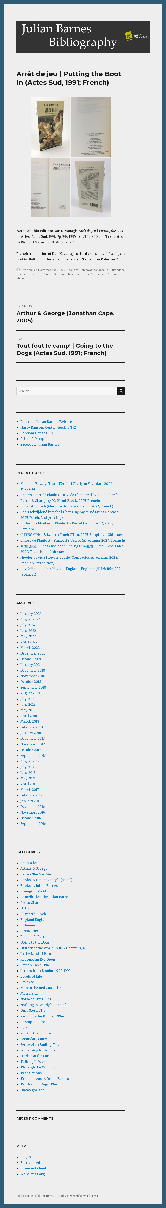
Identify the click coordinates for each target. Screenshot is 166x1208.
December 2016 (32, 807)
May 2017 (27, 778)
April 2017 (28, 784)
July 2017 (27, 767)
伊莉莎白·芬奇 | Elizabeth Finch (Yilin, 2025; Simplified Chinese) (71, 535)
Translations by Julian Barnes (44, 1079)
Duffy (24, 908)
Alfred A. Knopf (32, 439)
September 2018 (33, 687)
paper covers (80, 274)
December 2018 (32, 670)
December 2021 (32, 653)
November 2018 (32, 676)
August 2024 (30, 619)
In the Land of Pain (35, 954)
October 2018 (30, 682)
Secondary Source (34, 1039)
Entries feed (30, 1163)
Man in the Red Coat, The (40, 988)
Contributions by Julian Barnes (45, 897)
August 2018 (30, 693)
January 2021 (30, 665)
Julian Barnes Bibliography (34, 1196)
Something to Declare (38, 1050)
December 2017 (32, 738)
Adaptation (29, 863)
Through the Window (37, 1067)
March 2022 (30, 648)
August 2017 (29, 761)
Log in (25, 1157)
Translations (34, 274)
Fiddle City (29, 931)
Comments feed (33, 1168)
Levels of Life (31, 976)
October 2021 (30, 659)
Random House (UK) (36, 433)
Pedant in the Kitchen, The (42, 1016)
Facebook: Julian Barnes (39, 444)
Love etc (27, 982)
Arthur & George (33, 868)
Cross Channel (32, 903)
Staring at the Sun (34, 1056)
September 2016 (33, 824)
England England (34, 920)
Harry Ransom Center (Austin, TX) (48, 427)
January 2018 (30, 733)
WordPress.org (32, 1174)
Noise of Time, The (35, 999)
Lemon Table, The (35, 965)
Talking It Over (32, 1062)
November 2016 (32, 812)
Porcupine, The (33, 1022)
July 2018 (27, 699)
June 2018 (28, 704)
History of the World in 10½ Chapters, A (52, 948)
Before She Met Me (35, 874)
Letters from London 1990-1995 (45, 971)
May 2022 (28, 636)
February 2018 (31, 727)
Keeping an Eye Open (37, 959)
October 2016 (30, 818)
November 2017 (32, 744)
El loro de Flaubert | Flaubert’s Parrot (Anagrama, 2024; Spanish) (72, 540)
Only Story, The (32, 1010)
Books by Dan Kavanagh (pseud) (87, 269)
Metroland (29, 993)
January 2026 (31, 614)
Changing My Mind (36, 891)
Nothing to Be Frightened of (43, 1005)
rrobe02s (29, 269)
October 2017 (30, 750)
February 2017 (31, 795)
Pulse (24, 1027)
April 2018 (28, 716)
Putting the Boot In (35, 1033)
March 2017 (29, 790)
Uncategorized (32, 1090)
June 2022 (28, 631)
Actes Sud (52, 274)
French (65, 274)
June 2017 (27, 773)
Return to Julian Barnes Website (46, 422)
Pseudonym (98, 274)
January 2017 (30, 801)
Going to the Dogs (35, 942)
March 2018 (29, 721)
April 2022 (28, 642)
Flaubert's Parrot (34, 937)
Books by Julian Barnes (39, 885)
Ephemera (28, 925)
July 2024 (27, 625)
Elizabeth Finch (33, 914)
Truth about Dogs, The (38, 1084)
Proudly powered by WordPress (77, 1196)
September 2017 (33, 755)
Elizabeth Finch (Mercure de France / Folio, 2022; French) (66, 506)
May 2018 (27, 710)
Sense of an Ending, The (40, 1044)
